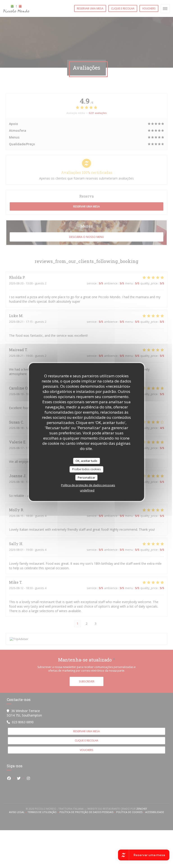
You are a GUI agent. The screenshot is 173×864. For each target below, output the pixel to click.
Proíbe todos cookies (86, 469)
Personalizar (86, 477)
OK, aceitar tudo (86, 461)
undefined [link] (87, 490)
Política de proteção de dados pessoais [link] (88, 485)
